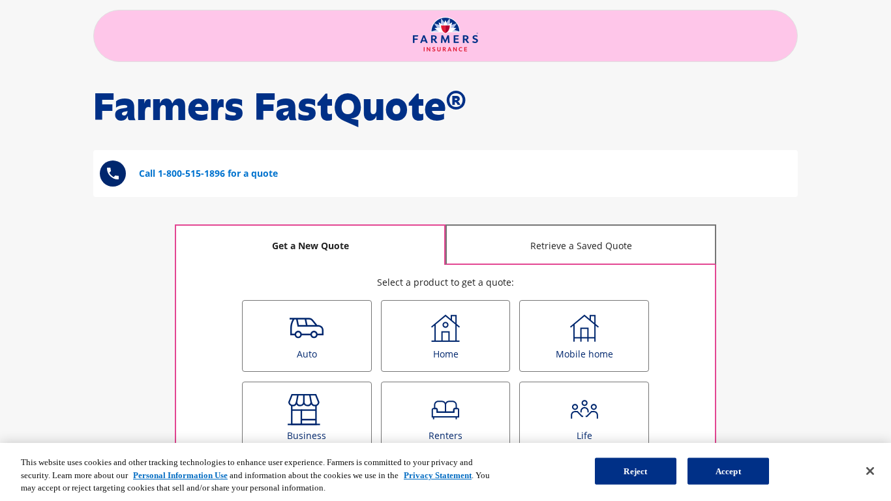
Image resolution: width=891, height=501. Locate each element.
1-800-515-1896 (191, 173)
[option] (307, 336)
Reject (635, 471)
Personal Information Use (180, 475)
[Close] (870, 471)
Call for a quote (208, 173)
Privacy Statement (438, 475)
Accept (728, 471)
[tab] (310, 244)
